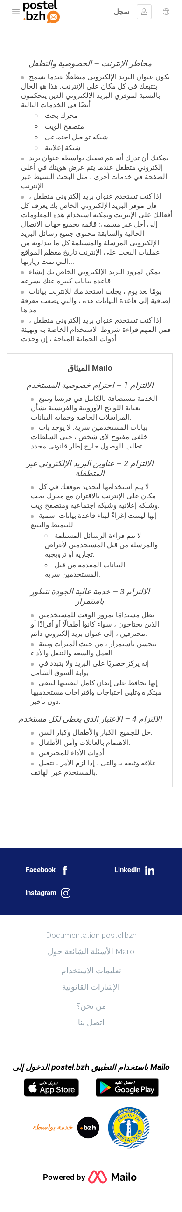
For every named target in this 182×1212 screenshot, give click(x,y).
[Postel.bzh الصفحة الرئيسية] (41, 11)
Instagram (40, 892)
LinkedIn (127, 870)
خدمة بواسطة (52, 1127)
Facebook (41, 870)
